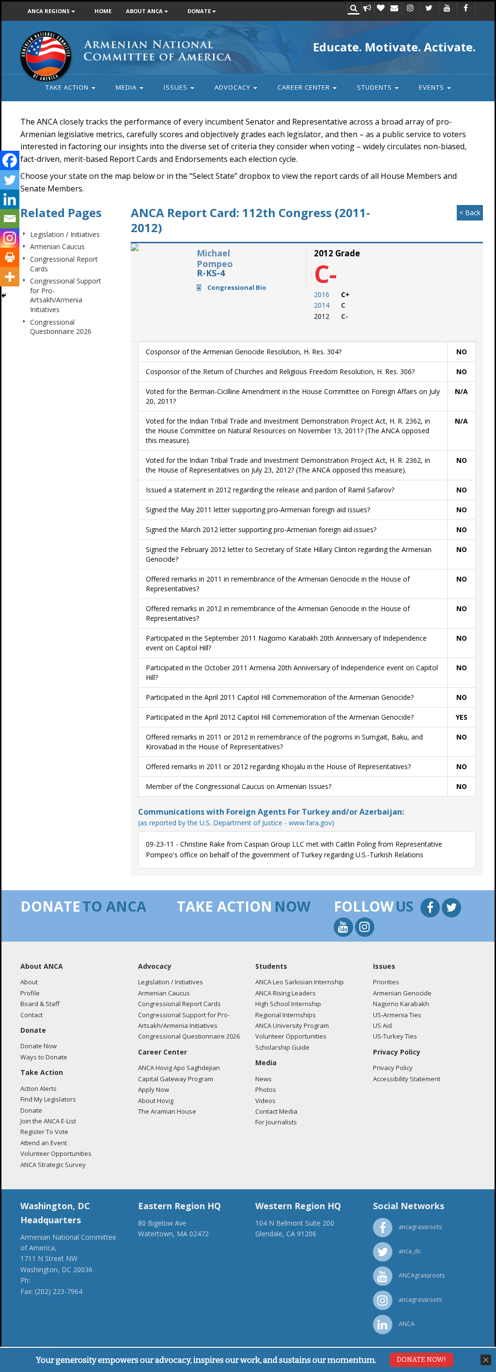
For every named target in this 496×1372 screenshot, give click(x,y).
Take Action (68, 87)
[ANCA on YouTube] (447, 9)
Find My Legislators (48, 1099)
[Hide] (4, 296)
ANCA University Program (292, 1025)
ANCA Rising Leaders (285, 993)
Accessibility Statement (406, 1078)
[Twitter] (9, 179)
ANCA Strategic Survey (53, 1164)
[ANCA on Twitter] (428, 9)
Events (432, 87)
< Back (469, 212)
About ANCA (145, 11)
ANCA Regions (49, 11)
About (29, 982)
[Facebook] (9, 160)
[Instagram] (9, 238)
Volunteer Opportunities (56, 1153)
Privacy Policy (393, 1067)
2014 (321, 305)
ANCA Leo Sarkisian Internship (299, 982)
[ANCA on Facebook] (465, 9)
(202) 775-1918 (55, 1280)
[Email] (9, 218)
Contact (31, 1014)
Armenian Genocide (402, 993)
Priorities (386, 982)
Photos (265, 1089)
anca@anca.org (44, 1302)
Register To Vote (44, 1131)
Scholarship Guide (282, 1047)
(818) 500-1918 (279, 1244)
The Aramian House (167, 1111)
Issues (176, 87)
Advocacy (233, 87)
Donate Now (38, 1045)
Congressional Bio (236, 287)
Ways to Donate (43, 1057)
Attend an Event (43, 1142)
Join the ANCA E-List (48, 1121)
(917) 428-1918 (162, 1244)
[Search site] (353, 9)
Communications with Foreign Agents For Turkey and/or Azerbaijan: (271, 816)
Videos (265, 1100)
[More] (9, 276)
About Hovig (155, 1100)
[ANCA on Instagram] (410, 9)
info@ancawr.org (282, 1255)
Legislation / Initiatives (65, 234)
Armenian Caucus (57, 246)
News (263, 1078)
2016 (321, 294)
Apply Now (153, 1089)
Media (127, 87)
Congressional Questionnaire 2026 (61, 326)
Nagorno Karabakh (401, 1003)
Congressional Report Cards (179, 1003)
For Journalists (276, 1122)
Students (375, 87)
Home (102, 11)
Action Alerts (38, 1088)
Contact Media (276, 1111)
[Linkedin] (9, 199)
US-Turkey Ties (395, 1036)
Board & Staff (40, 1003)
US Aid (382, 1025)
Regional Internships (285, 1014)
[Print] (9, 257)
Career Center (305, 87)
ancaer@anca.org (165, 1255)
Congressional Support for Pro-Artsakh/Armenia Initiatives (65, 295)
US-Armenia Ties (397, 1014)
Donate (199, 11)
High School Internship (288, 1003)
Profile (30, 993)
